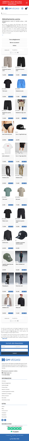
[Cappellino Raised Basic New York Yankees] (21, 235)
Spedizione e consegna (6, 393)
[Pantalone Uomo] (8, 170)
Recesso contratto (5, 389)
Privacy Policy (4, 387)
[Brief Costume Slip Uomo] (8, 127)
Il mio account (5, 410)
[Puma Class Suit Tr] (21, 278)
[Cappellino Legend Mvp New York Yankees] (8, 256)
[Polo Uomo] (21, 191)
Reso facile (4, 397)
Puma (16, 132)
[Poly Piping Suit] (8, 278)
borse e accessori (14, 42)
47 (15, 240)
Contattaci (4, 412)
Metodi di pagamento (6, 383)
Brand (3, 406)
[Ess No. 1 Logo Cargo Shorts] (21, 148)
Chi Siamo (4, 381)
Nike (3, 132)
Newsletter (4, 414)
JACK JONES (4, 67)
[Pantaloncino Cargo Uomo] (21, 105)
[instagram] (5, 420)
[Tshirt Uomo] (8, 83)
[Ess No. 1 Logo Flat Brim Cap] (21, 127)
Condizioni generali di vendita (8, 391)
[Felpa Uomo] (21, 300)
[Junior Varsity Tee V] (8, 148)
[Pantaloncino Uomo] (21, 83)
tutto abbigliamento (14, 39)
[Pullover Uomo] (8, 213)
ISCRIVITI (15, 353)
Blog (3, 408)
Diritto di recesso (5, 395)
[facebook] (2, 420)
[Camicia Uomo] (8, 235)
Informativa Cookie (6, 399)
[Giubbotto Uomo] (8, 300)
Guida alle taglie (5, 385)
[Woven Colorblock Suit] (21, 256)
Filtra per (15, 439)
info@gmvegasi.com (7, 373)
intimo (14, 45)
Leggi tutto (4, 338)
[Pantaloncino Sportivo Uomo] (8, 62)
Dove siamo (4, 417)
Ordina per (7, 50)
